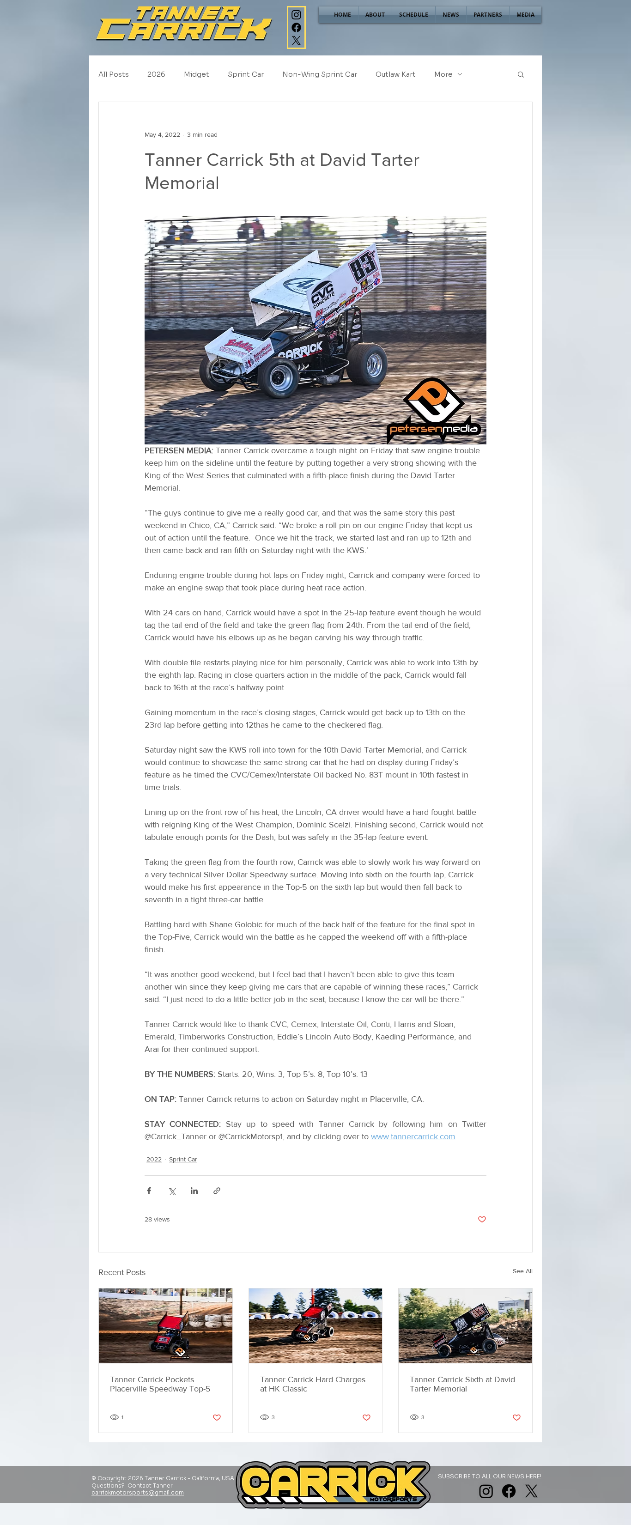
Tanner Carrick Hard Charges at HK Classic (312, 1384)
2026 (156, 74)
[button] (520, 74)
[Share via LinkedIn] (194, 1190)
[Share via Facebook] (149, 1190)
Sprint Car (246, 74)
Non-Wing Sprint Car (319, 74)
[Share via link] (216, 1190)
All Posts (113, 74)
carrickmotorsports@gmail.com (137, 1492)
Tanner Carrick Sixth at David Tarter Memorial (462, 1384)
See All (523, 1271)
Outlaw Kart (396, 74)
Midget (196, 74)
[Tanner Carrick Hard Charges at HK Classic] (315, 1325)
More (443, 74)
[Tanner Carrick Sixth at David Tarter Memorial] (465, 1325)
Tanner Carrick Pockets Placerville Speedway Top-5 (160, 1384)
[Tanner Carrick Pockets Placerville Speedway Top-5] (165, 1325)
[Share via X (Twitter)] (171, 1190)
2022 (154, 1159)
